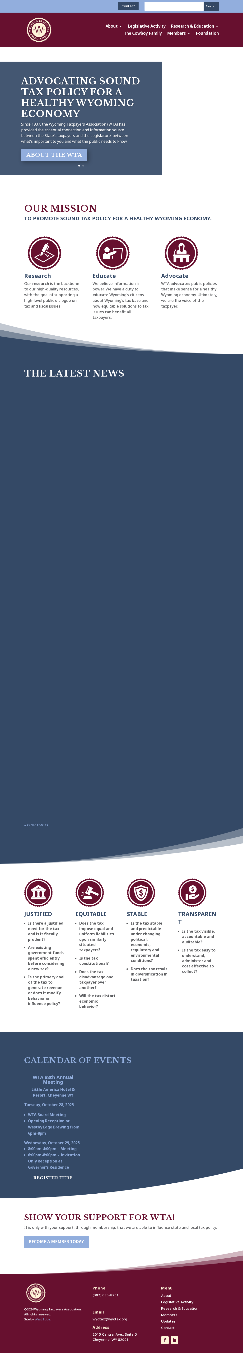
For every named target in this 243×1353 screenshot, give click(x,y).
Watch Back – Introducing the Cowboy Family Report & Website (103, 738)
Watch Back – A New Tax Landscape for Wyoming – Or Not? (98, 605)
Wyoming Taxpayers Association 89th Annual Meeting (92, 393)
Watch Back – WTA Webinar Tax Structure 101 (82, 695)
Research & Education (192, 27)
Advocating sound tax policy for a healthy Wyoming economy (80, 97)
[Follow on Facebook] (165, 1340)
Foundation (207, 34)
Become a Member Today (56, 1241)
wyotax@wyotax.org (110, 1319)
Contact (128, 6)
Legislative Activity (147, 27)
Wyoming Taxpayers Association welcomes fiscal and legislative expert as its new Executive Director (117, 650)
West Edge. (43, 1319)
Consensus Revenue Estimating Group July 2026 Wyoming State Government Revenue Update (119, 438)
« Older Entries (36, 825)
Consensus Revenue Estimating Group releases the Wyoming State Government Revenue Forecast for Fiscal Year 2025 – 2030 (106, 480)
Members (176, 34)
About (112, 27)
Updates (168, 1321)
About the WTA (54, 155)
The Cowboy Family (143, 34)
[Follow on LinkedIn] (174, 1340)
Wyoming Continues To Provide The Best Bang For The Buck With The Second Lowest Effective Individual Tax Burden (120, 784)
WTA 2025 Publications (56, 520)
